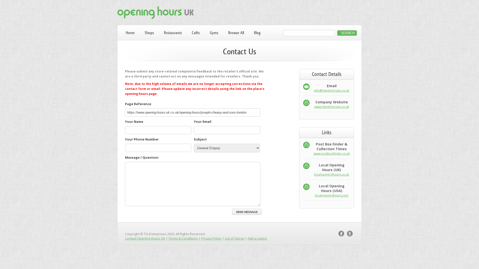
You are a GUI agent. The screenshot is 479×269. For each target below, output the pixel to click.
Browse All (236, 32)
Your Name (134, 121)
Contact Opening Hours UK (145, 238)
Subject (200, 139)
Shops (149, 32)
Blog (257, 32)
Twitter (350, 234)
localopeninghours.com (332, 195)
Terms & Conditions (183, 238)
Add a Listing (257, 238)
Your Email (202, 121)
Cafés (196, 32)
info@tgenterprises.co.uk (331, 90)
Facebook (341, 234)
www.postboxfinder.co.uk (332, 153)
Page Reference (138, 104)
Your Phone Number (142, 139)
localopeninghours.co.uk (331, 174)
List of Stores (234, 238)
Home (130, 32)
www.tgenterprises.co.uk (331, 107)
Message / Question (141, 157)
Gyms (214, 32)
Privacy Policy (211, 238)
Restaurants (173, 32)
